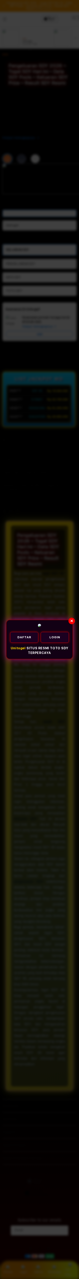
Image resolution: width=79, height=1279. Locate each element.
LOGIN (54, 637)
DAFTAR (24, 637)
